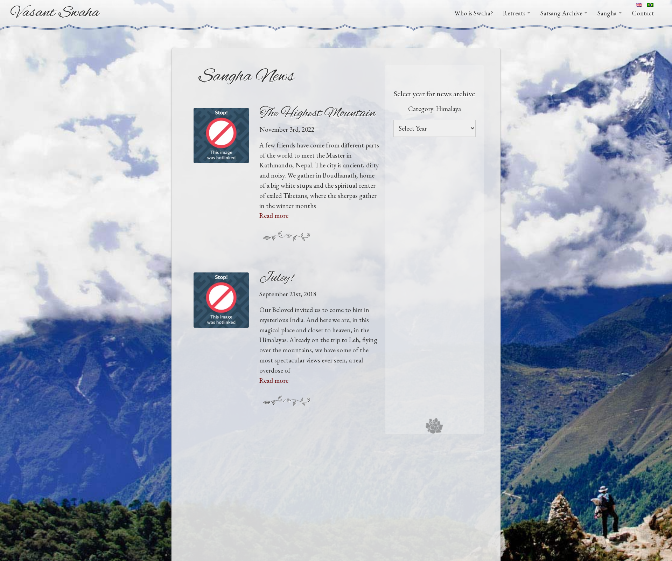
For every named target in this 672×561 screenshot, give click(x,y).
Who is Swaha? (473, 13)
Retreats (514, 13)
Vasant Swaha (55, 12)
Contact (643, 13)
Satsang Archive (561, 13)
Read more (273, 215)
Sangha (607, 13)
